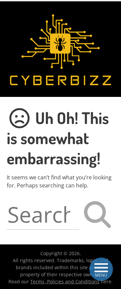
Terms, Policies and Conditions (64, 281)
